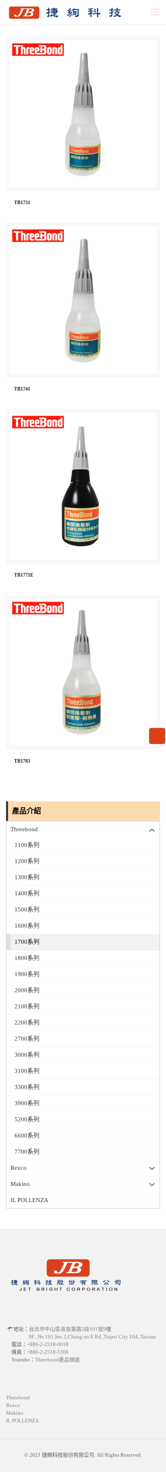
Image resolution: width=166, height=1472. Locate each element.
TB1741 (22, 389)
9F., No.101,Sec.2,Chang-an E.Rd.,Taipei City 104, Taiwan (92, 1337)
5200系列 (27, 1119)
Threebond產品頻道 (57, 1360)
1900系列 (27, 974)
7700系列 (27, 1151)
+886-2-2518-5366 (47, 1352)
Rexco (18, 1168)
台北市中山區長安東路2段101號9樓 (70, 1329)
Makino (20, 1184)
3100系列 (27, 1071)
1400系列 (27, 893)
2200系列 (27, 1022)
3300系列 (27, 1087)
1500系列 (27, 909)
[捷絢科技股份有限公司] (63, 12)
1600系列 (27, 925)
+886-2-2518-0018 (47, 1344)
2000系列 (27, 990)
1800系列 (27, 958)
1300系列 (27, 877)
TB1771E (23, 575)
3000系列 (27, 1055)
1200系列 (27, 861)
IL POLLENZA (29, 1200)
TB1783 (22, 761)
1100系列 (27, 845)
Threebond (24, 829)
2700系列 (27, 1038)
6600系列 (27, 1135)
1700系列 (27, 942)
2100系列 (27, 1006)
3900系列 (27, 1103)
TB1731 (22, 202)
